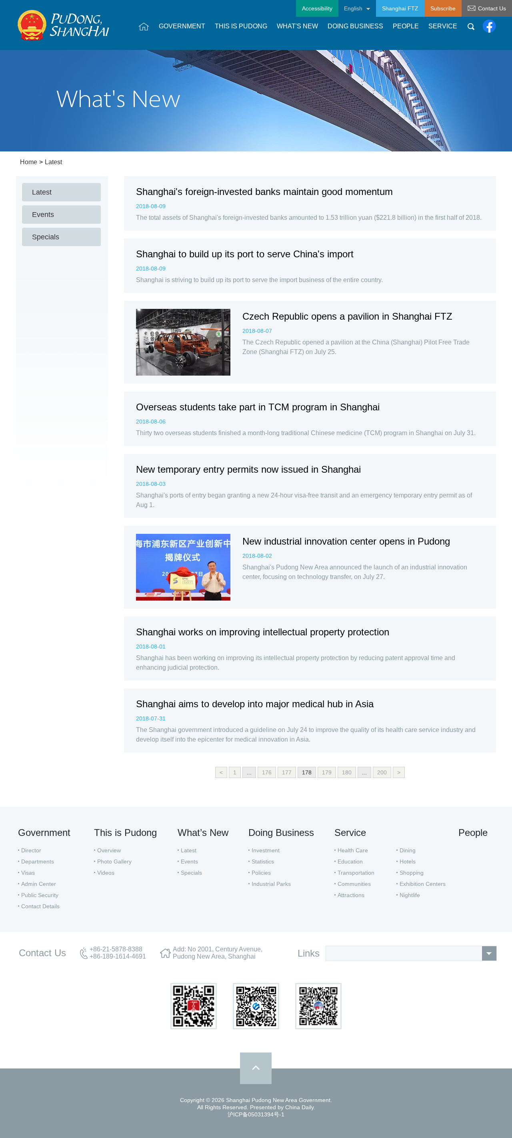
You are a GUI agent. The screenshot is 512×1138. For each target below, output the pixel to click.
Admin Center (38, 884)
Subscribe (443, 8)
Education (350, 861)
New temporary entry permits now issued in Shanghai (248, 469)
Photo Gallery (114, 861)
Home (28, 162)
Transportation (356, 872)
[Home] (144, 26)
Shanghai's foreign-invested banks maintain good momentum (264, 191)
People (473, 832)
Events (189, 861)
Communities (354, 884)
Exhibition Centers (423, 884)
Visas (28, 872)
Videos (105, 872)
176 (267, 772)
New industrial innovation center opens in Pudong (346, 541)
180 (347, 772)
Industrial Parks (271, 884)
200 (382, 772)
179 (327, 772)
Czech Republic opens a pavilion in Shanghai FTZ (347, 316)
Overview (109, 850)
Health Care (353, 850)
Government (44, 832)
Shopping (412, 872)
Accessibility (317, 8)
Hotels (408, 861)
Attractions (351, 895)
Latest (53, 162)
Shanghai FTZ (400, 8)
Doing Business (281, 832)
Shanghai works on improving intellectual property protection (262, 632)
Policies (261, 872)
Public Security (39, 895)
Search (471, 26)
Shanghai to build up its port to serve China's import (245, 254)
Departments (37, 861)
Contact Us (492, 8)
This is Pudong (125, 832)
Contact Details (40, 906)
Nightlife (410, 895)
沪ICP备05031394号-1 (256, 1114)
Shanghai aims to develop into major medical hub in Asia (255, 703)
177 (287, 772)
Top (256, 1068)
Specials (191, 872)
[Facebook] (489, 26)
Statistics (263, 861)
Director (31, 850)
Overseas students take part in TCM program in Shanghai (258, 407)
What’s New (203, 832)
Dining (408, 850)
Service (350, 832)
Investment (266, 850)
